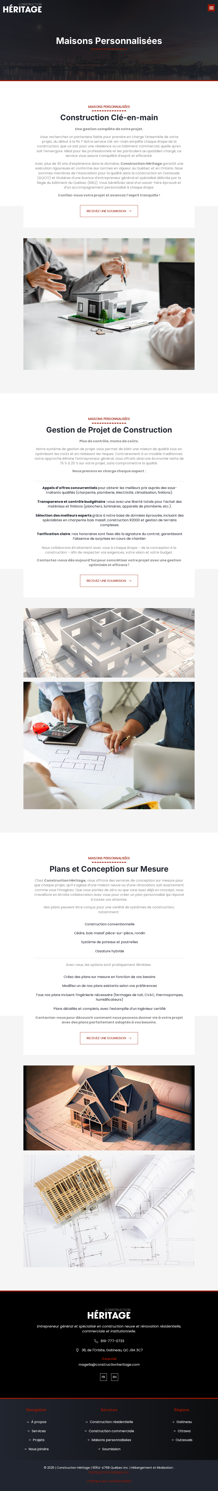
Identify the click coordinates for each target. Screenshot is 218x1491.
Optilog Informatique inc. (109, 1472)
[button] (211, 7)
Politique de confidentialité (109, 1481)
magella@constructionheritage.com (109, 1364)
